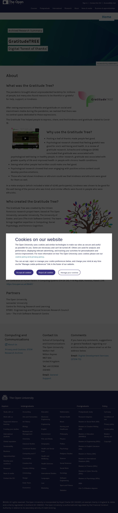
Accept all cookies (23, 273)
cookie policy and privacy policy (29, 257)
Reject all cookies (46, 273)
